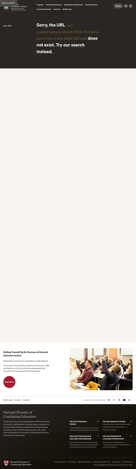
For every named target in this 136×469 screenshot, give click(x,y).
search (78, 44)
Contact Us (26, 400)
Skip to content (8, 3)
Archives (18, 400)
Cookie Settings (127, 462)
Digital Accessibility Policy (102, 462)
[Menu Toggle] (126, 6)
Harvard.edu (116, 462)
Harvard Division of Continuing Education (19, 414)
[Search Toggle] (131, 6)
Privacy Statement (60, 462)
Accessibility (71, 462)
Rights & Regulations (84, 462)
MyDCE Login (7, 400)
